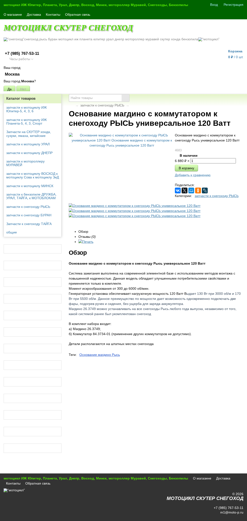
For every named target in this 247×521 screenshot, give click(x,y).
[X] (184, 190)
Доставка (34, 14)
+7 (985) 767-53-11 (22, 53)
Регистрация (233, 5)
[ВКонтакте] (178, 190)
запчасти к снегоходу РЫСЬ (102, 105)
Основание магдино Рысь (99, 355)
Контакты (53, 14)
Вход (214, 5)
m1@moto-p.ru (231, 512)
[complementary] (236, 517)
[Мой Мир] (191, 190)
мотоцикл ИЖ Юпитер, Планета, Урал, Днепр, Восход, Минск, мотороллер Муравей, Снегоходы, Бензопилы (96, 5)
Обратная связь (77, 14)
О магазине (13, 14)
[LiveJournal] (205, 190)
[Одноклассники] (198, 190)
